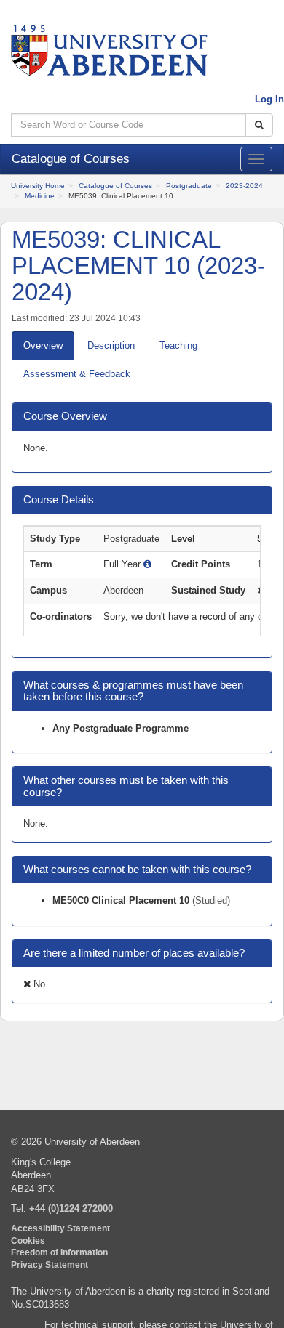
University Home (38, 186)
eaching (178, 345)
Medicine (40, 196)
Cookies (28, 1240)
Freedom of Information (59, 1252)
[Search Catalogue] (259, 125)
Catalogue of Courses (115, 186)
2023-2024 (244, 186)
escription (111, 345)
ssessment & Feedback (76, 373)
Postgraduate (189, 186)
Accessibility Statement (60, 1228)
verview (43, 345)
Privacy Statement (49, 1264)
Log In (269, 99)
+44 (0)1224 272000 (71, 1208)
